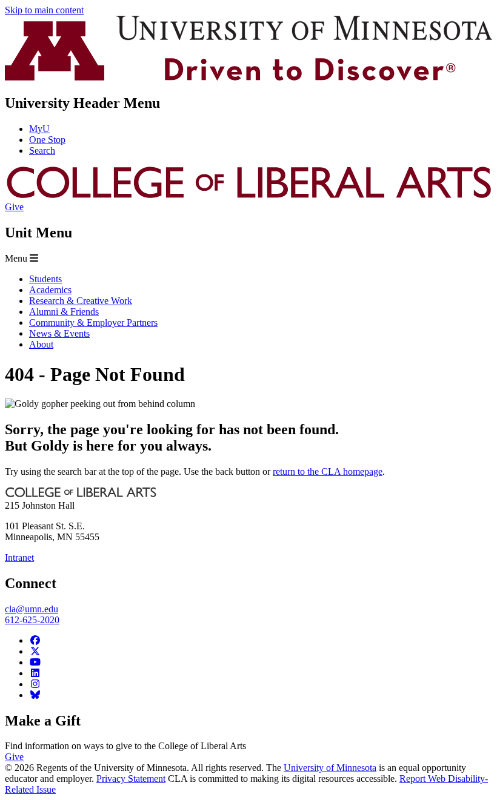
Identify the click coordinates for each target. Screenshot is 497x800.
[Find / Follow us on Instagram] (35, 684)
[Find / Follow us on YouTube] (35, 662)
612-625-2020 (32, 620)
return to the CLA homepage (327, 471)
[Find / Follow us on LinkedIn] (35, 673)
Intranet (19, 557)
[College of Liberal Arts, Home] (248, 196)
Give (14, 207)
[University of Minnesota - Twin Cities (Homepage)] (248, 77)
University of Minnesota (330, 767)
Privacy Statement (130, 778)
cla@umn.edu (31, 609)
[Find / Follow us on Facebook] (35, 640)
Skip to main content (44, 10)
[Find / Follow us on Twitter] (35, 651)
